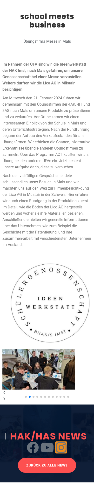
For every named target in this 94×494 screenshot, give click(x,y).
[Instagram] (61, 447)
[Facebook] (33, 447)
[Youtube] (47, 447)
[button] (47, 393)
